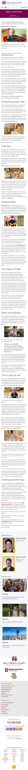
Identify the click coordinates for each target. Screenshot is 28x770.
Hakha (14, 756)
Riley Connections (14, 12)
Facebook (7, 729)
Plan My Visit (4, 706)
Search (22, 7)
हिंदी (14, 757)
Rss (20, 729)
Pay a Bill (3, 708)
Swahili (22, 756)
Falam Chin (13, 749)
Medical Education (5, 691)
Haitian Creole (14, 754)
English (5, 749)
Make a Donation (5, 709)
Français (14, 751)
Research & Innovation (6, 687)
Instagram (17, 729)
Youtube (10, 729)
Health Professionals (6, 689)
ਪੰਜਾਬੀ (22, 752)
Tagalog (22, 757)
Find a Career (4, 713)
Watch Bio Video (9, 551)
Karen (14, 761)
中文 (6, 756)
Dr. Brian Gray (20, 245)
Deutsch (14, 752)
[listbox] (14, 15)
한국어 (22, 751)
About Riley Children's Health (8, 685)
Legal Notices (4, 696)
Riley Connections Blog (6, 694)
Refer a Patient (4, 704)
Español (5, 751)
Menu (3, 7)
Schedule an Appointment (7, 702)
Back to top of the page (14, 767)
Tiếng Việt (22, 761)
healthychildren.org (6, 521)
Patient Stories (5, 26)
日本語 (14, 759)
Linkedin (14, 729)
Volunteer (3, 711)
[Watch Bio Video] (8, 545)
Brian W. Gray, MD (20, 538)
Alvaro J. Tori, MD (20, 557)
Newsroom (3, 693)
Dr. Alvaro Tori (5, 205)
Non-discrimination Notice (14, 747)
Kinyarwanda (22, 749)
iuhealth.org (19, 738)
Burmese (6, 754)
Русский (22, 754)
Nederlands (5, 757)
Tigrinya (22, 759)
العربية (5, 752)
